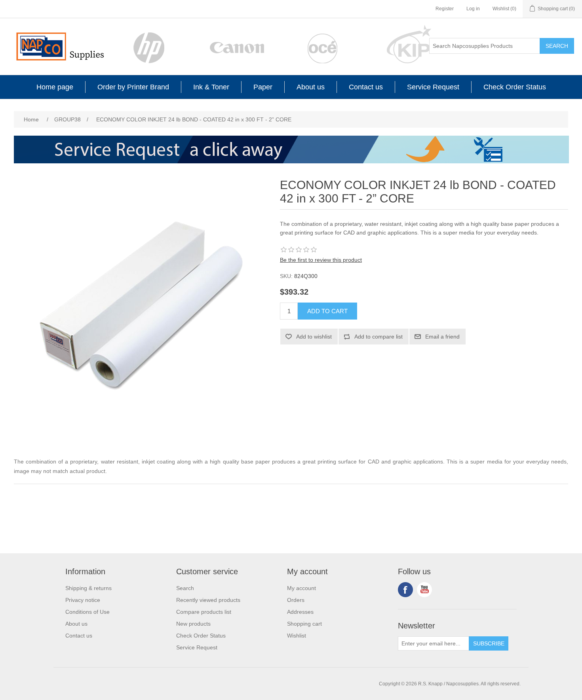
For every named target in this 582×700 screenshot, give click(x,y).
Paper (262, 87)
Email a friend (442, 336)
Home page (54, 87)
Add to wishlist (314, 336)
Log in (473, 8)
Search (557, 46)
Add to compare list (378, 336)
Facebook (405, 589)
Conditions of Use (87, 612)
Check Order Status (514, 87)
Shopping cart (304, 624)
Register (445, 8)
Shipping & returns (88, 588)
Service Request (433, 87)
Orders (295, 600)
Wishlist (296, 635)
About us (311, 87)
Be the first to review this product (321, 260)
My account (301, 588)
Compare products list (203, 612)
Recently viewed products (208, 600)
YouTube (424, 589)
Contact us (366, 87)
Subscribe (488, 643)
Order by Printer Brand (133, 87)
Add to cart (327, 311)
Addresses (300, 612)
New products (193, 624)
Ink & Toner (211, 87)
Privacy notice (82, 600)
